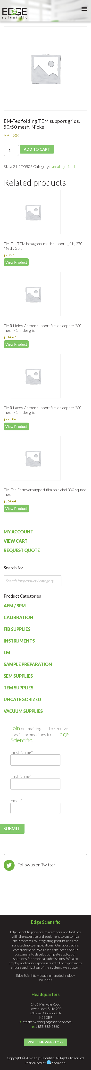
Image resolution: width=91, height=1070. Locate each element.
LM (7, 652)
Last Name (21, 776)
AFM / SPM (15, 605)
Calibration (18, 617)
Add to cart (37, 149)
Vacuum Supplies (23, 711)
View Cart (15, 541)
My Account (18, 531)
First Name (21, 752)
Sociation (59, 1063)
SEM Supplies (18, 676)
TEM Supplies (18, 687)
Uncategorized (62, 166)
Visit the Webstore (45, 1042)
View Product (16, 262)
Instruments (19, 641)
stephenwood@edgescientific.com (47, 1022)
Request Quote (22, 550)
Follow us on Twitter (36, 864)
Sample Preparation (28, 664)
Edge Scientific (14, 13)
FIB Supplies (17, 629)
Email (16, 800)
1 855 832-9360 (47, 1026)
